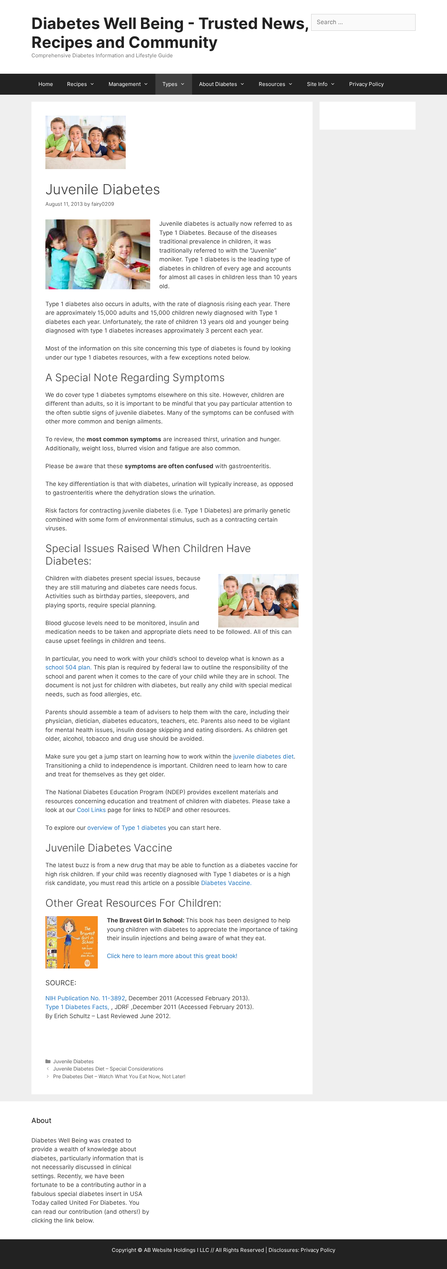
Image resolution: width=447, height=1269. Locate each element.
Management (125, 84)
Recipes (77, 84)
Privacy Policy (366, 84)
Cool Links (91, 809)
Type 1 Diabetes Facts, (78, 1006)
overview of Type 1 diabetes (126, 827)
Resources (272, 84)
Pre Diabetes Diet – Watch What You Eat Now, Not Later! (119, 1076)
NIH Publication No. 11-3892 (85, 998)
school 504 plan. (68, 667)
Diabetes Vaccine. (226, 882)
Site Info (317, 84)
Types (169, 84)
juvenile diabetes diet (263, 756)
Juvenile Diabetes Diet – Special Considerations (108, 1069)
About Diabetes (218, 84)
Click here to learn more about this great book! (172, 955)
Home (45, 84)
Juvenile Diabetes (73, 1061)
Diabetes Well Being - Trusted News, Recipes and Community (170, 33)
